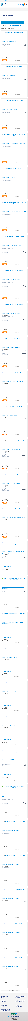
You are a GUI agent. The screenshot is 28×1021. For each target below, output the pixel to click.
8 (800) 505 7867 (14, 1016)
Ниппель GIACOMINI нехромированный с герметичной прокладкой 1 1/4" (13, 552)
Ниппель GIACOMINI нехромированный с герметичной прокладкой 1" (13, 587)
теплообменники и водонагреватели (18, 1005)
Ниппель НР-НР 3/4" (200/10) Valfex (9, 109)
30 (8, 28)
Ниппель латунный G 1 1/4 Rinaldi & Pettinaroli (11, 449)
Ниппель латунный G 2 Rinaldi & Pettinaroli (11, 313)
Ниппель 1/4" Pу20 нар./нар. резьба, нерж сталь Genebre (13, 517)
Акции (2, 1002)
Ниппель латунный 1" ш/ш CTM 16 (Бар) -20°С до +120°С (14, 143)
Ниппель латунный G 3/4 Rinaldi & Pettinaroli (11, 347)
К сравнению (17, 60)
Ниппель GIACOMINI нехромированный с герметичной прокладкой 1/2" (13, 623)
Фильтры (12, 22)
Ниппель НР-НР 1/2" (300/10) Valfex (9, 415)
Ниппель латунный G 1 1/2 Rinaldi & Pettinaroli (11, 245)
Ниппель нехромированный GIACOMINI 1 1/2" (11, 830)
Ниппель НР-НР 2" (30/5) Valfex (8, 75)
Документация (4, 1005)
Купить (4, 60)
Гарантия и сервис (4, 996)
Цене (10, 25)
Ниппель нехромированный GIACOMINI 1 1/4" (11, 864)
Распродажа (3, 1001)
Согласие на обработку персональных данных (5, 1010)
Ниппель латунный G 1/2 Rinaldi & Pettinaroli (11, 483)
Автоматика (17, 998)
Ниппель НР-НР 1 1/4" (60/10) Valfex (9, 41)
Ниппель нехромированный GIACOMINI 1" (10, 898)
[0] (23, 5)
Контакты (3, 1006)
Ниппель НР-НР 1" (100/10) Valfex (9, 691)
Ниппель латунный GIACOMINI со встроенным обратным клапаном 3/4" (13, 760)
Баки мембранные (18, 997)
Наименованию (16, 25)
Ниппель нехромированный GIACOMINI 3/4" (11, 932)
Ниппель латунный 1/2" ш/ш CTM (8, 177)
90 (11, 28)
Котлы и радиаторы (18, 1006)
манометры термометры (19, 1002)
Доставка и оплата (4, 1000)
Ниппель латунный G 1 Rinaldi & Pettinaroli (11, 279)
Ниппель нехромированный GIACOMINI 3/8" (11, 966)
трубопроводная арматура (20, 1000)
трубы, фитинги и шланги (19, 1001)
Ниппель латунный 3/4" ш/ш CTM (8, 725)
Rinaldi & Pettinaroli (13, 990)
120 (13, 28)
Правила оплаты (4, 997)
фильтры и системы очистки (20, 996)
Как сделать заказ (4, 998)
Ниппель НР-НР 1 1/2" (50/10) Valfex (9, 657)
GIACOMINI (4, 990)
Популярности (4, 26)
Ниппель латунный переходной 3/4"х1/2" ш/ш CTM (12, 381)
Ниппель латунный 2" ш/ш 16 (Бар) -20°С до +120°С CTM (14, 211)
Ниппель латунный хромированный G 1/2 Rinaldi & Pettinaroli (12, 795)
